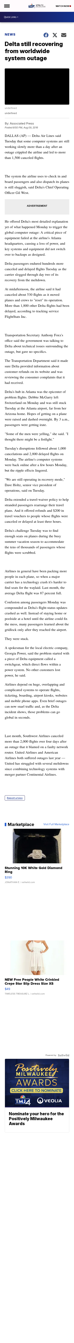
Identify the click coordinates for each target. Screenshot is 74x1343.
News (10, 34)
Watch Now (62, 6)
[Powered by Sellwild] (63, 1055)
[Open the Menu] (6, 6)
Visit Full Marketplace (56, 824)
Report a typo (15, 797)
